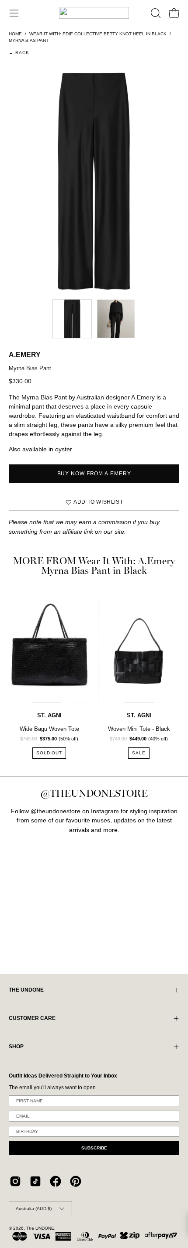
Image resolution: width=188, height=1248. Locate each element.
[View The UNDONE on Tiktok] (35, 1181)
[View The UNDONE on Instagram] (15, 1181)
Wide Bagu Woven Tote (49, 729)
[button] (155, 13)
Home (15, 33)
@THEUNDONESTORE (94, 793)
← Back (19, 52)
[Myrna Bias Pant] (72, 318)
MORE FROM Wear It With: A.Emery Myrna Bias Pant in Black (94, 566)
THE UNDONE (26, 990)
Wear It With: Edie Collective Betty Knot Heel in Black (98, 33)
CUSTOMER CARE (32, 1018)
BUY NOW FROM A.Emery (94, 474)
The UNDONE (40, 1228)
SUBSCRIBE (94, 1148)
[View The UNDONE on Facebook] (55, 1181)
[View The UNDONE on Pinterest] (75, 1181)
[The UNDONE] (94, 13)
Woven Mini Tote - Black (139, 729)
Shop (16, 1046)
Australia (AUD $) (34, 1208)
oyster (63, 449)
